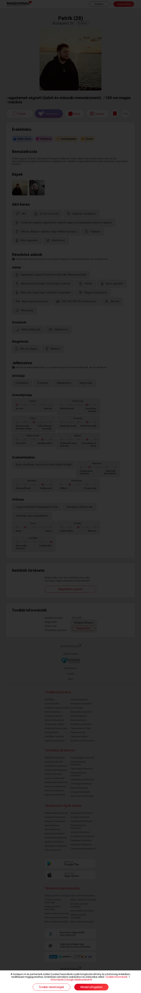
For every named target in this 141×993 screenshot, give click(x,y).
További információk (116, 977)
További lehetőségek (51, 987)
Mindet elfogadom (91, 987)
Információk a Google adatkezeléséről (71, 979)
